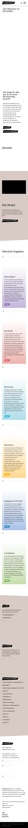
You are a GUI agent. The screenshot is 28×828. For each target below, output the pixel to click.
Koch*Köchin (6, 719)
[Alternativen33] (21, 31)
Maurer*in (5, 716)
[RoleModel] (14, 665)
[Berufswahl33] (21, 19)
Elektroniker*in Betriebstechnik (11, 705)
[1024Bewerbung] (14, 375)
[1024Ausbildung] (14, 541)
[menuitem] (20, 4)
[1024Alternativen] (14, 433)
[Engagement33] (8, 45)
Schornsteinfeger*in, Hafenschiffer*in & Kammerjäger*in (12, 684)
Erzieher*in (6, 722)
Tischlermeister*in (7, 693)
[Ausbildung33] (20, 46)
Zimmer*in (5, 714)
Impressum (5, 814)
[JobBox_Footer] (13, 629)
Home (3, 812)
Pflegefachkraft (7, 699)
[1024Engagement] (14, 489)
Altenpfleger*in (7, 696)
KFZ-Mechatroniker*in (9, 708)
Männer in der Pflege (8, 702)
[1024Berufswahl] (14, 318)
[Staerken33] (7, 19)
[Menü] (24, 3)
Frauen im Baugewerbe (9, 711)
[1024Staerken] (14, 265)
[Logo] (8, 3)
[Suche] (20, 5)
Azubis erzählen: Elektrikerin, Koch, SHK (13, 688)
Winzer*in (5, 691)
